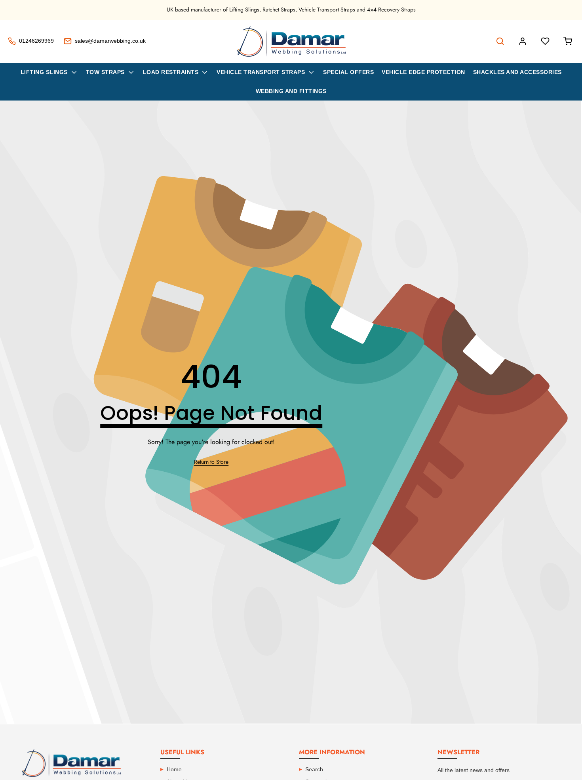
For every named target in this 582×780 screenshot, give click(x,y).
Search (314, 769)
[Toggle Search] (500, 41)
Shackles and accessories (517, 72)
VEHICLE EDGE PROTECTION (423, 72)
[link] (211, 462)
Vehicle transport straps (261, 72)
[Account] (522, 41)
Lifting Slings (44, 72)
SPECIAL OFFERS (348, 72)
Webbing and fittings (291, 91)
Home (174, 769)
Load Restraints (171, 72)
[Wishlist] (545, 41)
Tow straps (105, 72)
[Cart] (567, 41)
